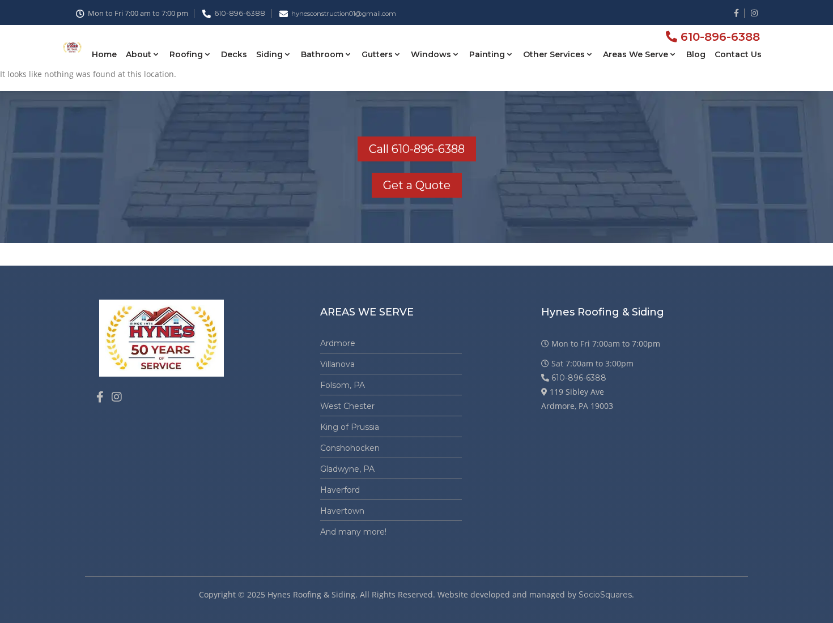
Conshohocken (350, 448)
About (138, 54)
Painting (487, 54)
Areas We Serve (635, 54)
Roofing (186, 54)
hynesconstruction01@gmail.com (343, 14)
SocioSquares (605, 595)
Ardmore (337, 343)
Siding (269, 54)
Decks (234, 54)
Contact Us (738, 54)
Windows (431, 54)
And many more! (353, 532)
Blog (696, 54)
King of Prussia (349, 427)
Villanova (337, 364)
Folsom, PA (342, 385)
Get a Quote (416, 185)
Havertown (342, 511)
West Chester (347, 406)
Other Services (554, 54)
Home (104, 54)
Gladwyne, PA (347, 469)
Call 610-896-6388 (417, 149)
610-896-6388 (239, 13)
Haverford (340, 490)
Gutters (377, 54)
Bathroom (322, 54)
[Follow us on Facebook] (100, 397)
